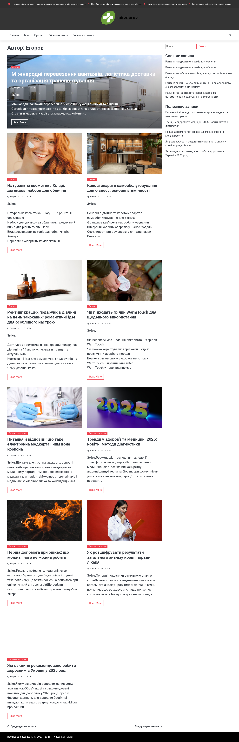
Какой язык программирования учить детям (145, 4)
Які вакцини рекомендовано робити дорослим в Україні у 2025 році (41, 668)
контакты (67, 736)
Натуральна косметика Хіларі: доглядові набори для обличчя (36, 188)
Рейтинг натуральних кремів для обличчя (190, 61)
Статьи (15, 67)
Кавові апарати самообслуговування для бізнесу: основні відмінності (122, 188)
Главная (15, 35)
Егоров (17, 88)
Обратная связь (58, 35)
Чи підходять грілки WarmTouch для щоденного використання (121, 314)
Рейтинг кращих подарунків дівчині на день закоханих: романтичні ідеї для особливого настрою (41, 317)
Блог (27, 35)
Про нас (39, 35)
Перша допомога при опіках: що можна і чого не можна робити (38, 555)
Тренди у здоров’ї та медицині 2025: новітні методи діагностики (122, 441)
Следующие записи (147, 726)
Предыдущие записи (23, 726)
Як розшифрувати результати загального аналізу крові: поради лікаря (118, 557)
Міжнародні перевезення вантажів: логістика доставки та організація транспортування (83, 77)
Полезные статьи (83, 35)
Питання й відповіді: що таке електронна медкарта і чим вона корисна (38, 444)
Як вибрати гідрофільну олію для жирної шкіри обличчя (94, 4)
